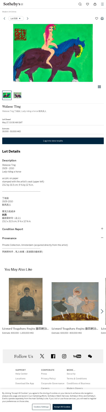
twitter (42, 356)
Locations (20, 379)
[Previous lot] (4, 18)
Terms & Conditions (77, 379)
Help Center (21, 374)
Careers (45, 388)
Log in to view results (53, 141)
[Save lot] (96, 18)
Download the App (24, 383)
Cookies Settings (41, 407)
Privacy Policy (48, 379)
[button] (53, 53)
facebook (53, 356)
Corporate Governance (52, 383)
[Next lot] (27, 18)
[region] (53, 400)
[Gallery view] (99, 87)
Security (71, 374)
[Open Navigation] (102, 4)
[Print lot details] (102, 18)
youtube (77, 356)
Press (44, 374)
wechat (90, 356)
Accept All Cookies (62, 407)
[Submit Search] (80, 4)
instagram (64, 356)
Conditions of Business (78, 383)
